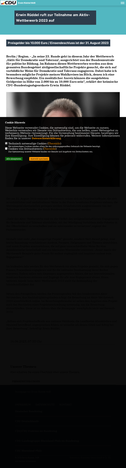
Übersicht (54, 143)
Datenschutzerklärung (46, 138)
